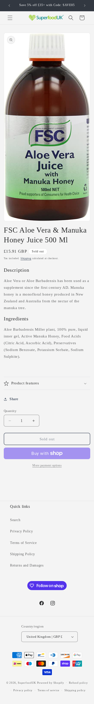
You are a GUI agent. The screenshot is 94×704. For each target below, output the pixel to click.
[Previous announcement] (9, 5)
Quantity (10, 411)
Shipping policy (75, 690)
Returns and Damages (26, 565)
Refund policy (78, 682)
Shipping (26, 258)
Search (15, 520)
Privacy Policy (21, 531)
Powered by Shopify (50, 682)
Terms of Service (23, 543)
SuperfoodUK (27, 682)
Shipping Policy (22, 554)
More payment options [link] (47, 465)
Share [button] (14, 399)
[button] (10, 17)
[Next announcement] (84, 5)
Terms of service (48, 690)
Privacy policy (23, 690)
